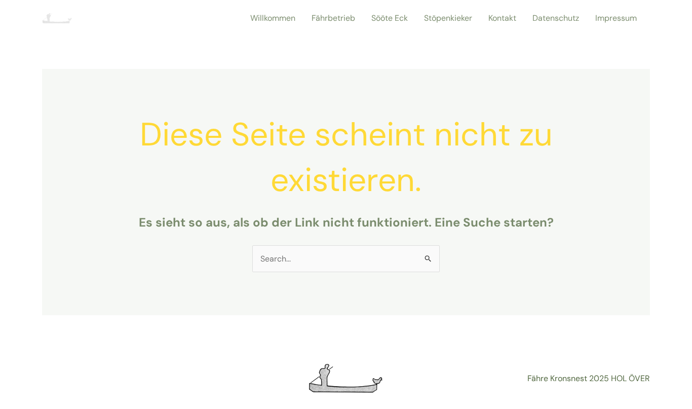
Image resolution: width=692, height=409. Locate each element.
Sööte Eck (389, 18)
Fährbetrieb (333, 18)
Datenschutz (555, 18)
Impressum (616, 18)
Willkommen (272, 18)
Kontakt (502, 18)
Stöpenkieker (448, 18)
